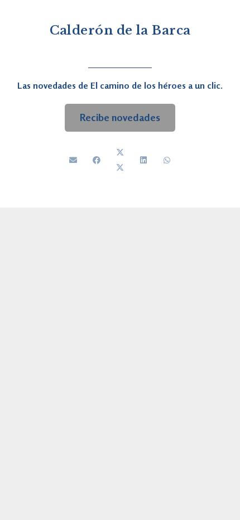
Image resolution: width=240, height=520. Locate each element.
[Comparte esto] (96, 160)
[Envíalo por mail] (73, 160)
